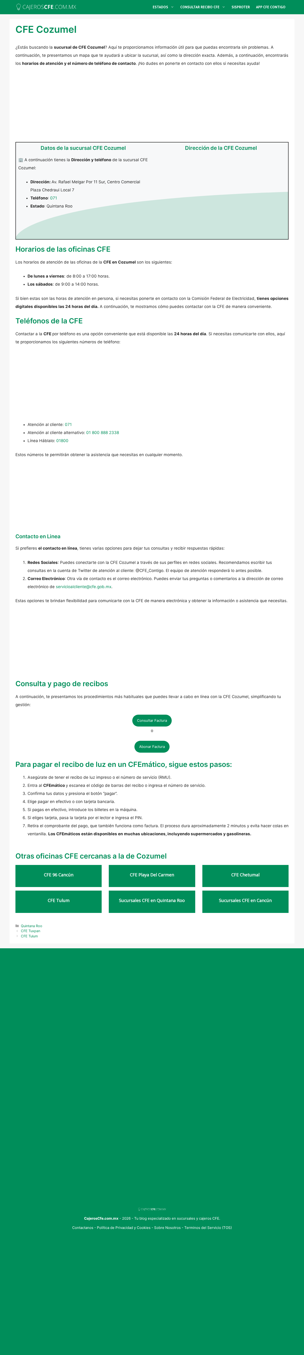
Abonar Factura (152, 746)
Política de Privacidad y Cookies (124, 1227)
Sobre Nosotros (168, 1227)
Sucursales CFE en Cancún (245, 900)
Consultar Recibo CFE (199, 7)
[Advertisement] (152, 107)
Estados (160, 7)
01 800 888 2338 (102, 432)
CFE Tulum (59, 900)
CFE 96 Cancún (58, 875)
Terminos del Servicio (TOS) (208, 1227)
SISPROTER (241, 7)
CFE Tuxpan (30, 931)
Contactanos (83, 1227)
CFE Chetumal (245, 875)
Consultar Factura (152, 720)
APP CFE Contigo (270, 7)
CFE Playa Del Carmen (152, 875)
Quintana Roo (31, 926)
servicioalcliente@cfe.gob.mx (83, 586)
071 (53, 198)
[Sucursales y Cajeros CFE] (46, 7)
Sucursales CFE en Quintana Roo (152, 900)
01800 (62, 440)
